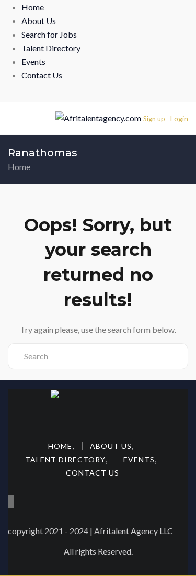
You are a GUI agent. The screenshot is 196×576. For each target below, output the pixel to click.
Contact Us (41, 75)
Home (32, 7)
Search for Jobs (49, 34)
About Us (38, 21)
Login (179, 118)
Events (33, 61)
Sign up (154, 119)
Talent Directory (50, 48)
